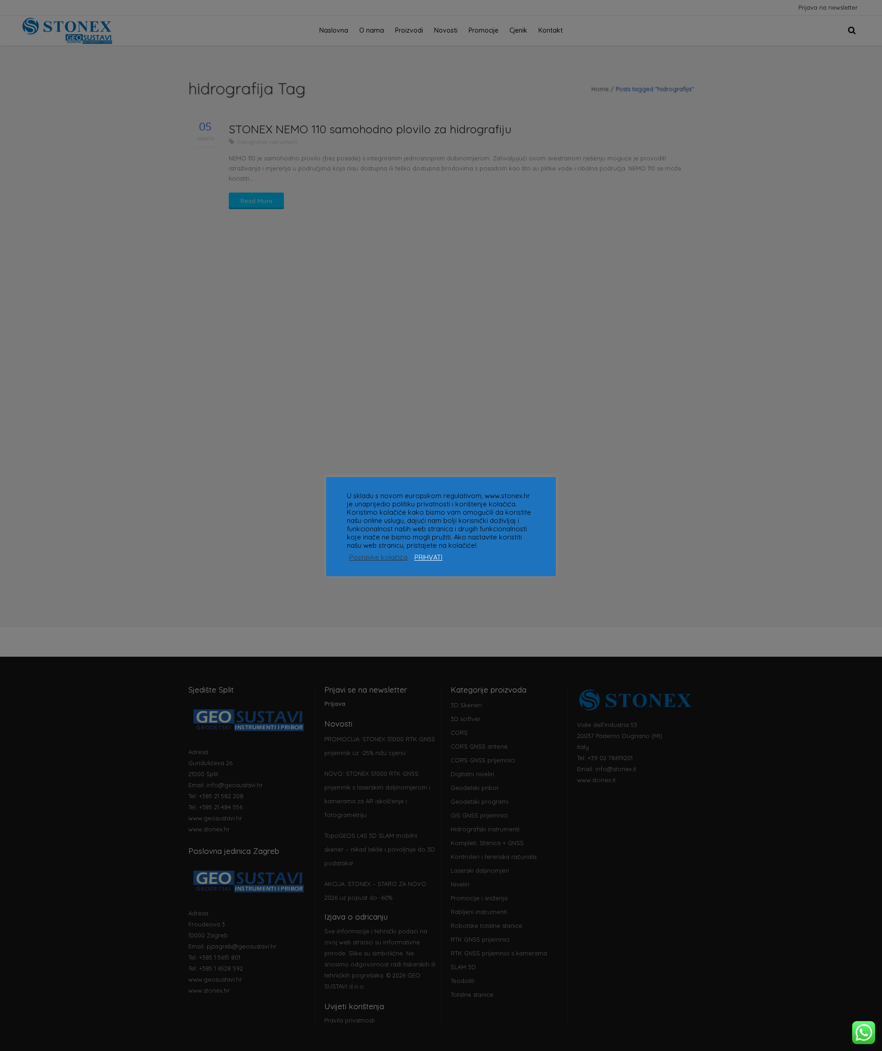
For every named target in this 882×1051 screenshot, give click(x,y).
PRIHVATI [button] (428, 557)
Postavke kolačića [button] (378, 557)
